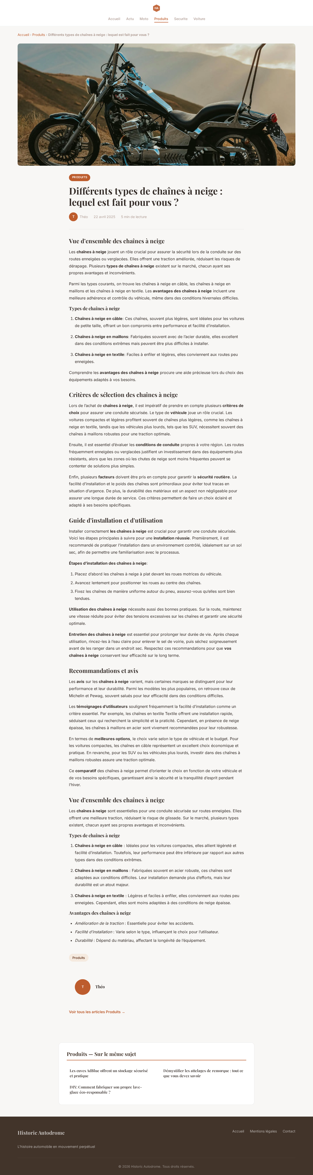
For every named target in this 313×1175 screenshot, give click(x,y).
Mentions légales (263, 1131)
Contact (289, 1131)
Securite (181, 19)
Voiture (199, 19)
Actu (130, 19)
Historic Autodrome (41, 1132)
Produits (161, 19)
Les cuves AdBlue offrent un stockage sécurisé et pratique (109, 1073)
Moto (144, 19)
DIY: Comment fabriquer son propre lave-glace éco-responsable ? (106, 1090)
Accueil (114, 19)
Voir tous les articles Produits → (97, 1012)
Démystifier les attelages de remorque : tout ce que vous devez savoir (203, 1073)
